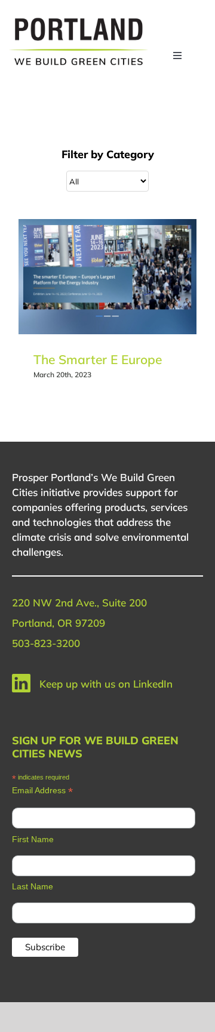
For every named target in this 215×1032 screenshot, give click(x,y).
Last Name (32, 886)
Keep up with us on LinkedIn (106, 683)
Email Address (42, 790)
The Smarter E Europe (97, 359)
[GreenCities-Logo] (79, 20)
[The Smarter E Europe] (107, 276)
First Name (33, 839)
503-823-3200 (46, 643)
